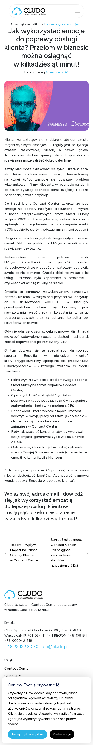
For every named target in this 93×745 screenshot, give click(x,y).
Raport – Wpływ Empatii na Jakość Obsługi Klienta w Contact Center (24, 552)
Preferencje (62, 734)
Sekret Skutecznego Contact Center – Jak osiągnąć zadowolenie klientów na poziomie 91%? (66, 552)
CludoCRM (12, 676)
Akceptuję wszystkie (27, 734)
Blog (37, 24)
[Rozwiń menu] (77, 11)
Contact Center (17, 668)
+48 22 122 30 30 (21, 646)
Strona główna (21, 24)
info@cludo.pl (54, 646)
